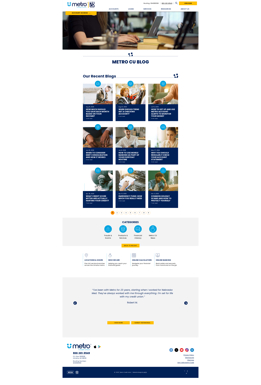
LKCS (145, 372)
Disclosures (189, 358)
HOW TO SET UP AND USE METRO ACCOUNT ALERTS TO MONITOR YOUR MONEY (163, 112)
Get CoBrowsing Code (185, 362)
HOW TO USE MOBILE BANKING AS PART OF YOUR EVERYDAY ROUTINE (129, 156)
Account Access (80, 13)
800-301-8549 (167, 3)
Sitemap (190, 360)
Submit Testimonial (142, 323)
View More (121, 323)
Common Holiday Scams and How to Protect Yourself (161, 198)
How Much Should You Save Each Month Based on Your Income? (97, 112)
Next (186, 303)
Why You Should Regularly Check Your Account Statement (160, 156)
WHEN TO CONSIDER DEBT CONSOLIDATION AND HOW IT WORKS (97, 155)
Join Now (188, 3)
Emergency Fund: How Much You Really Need (130, 197)
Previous (75, 303)
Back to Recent (130, 246)
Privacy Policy (189, 355)
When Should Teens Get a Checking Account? (129, 111)
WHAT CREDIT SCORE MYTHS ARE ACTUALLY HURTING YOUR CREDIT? (97, 198)
